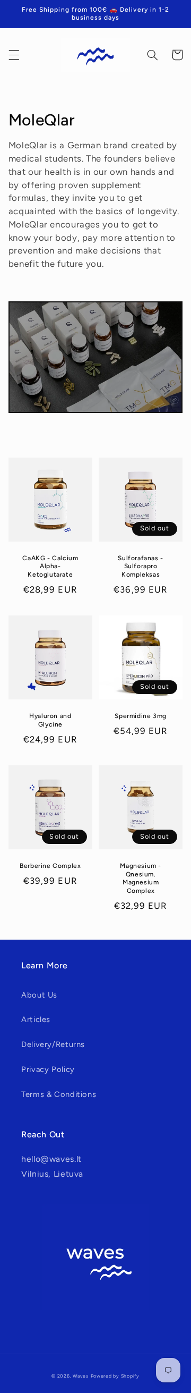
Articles (35, 1019)
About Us (39, 995)
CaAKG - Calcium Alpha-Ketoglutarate (50, 566)
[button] (14, 55)
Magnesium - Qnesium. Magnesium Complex (140, 878)
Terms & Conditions (58, 1094)
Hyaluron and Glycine (50, 720)
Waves (81, 1376)
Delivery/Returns (53, 1044)
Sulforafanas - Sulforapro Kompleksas (140, 566)
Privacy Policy (48, 1069)
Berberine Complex (50, 865)
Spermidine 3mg (140, 716)
